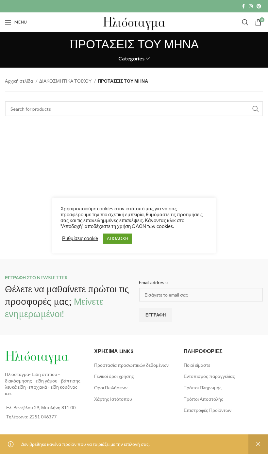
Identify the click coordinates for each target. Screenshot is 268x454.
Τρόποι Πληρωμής (203, 387)
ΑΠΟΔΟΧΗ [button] (117, 238)
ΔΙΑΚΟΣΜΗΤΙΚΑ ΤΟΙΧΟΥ (65, 81)
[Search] (245, 22)
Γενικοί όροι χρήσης (114, 376)
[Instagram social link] (251, 6)
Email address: (153, 282)
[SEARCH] (255, 108)
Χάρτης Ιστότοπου (113, 399)
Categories (131, 58)
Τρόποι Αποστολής (203, 399)
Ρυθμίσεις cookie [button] (80, 238)
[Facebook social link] (243, 6)
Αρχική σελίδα (19, 81)
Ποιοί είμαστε (197, 365)
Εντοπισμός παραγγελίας (209, 376)
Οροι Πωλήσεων (110, 387)
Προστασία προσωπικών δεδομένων (131, 365)
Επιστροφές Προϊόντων (207, 410)
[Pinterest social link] (259, 6)
